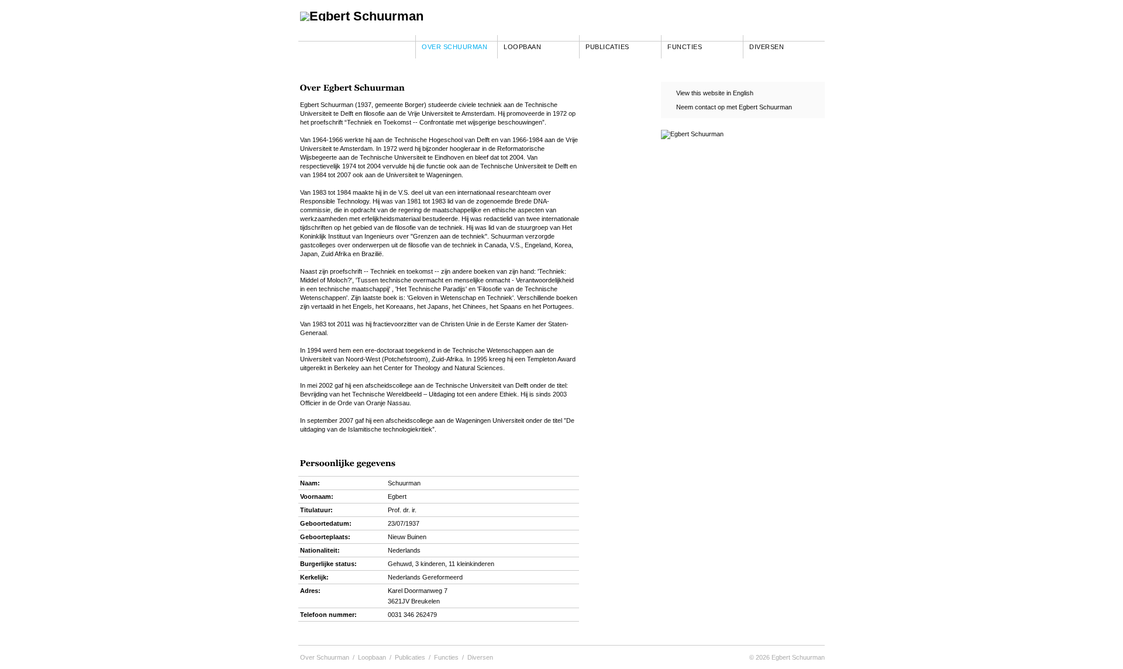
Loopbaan (522, 46)
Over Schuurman (454, 46)
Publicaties (607, 46)
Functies (684, 46)
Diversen (766, 46)
